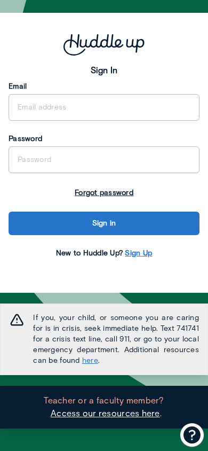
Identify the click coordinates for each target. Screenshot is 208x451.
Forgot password (104, 192)
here (90, 360)
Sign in (104, 223)
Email (18, 86)
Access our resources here (105, 413)
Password (25, 138)
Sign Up (138, 253)
